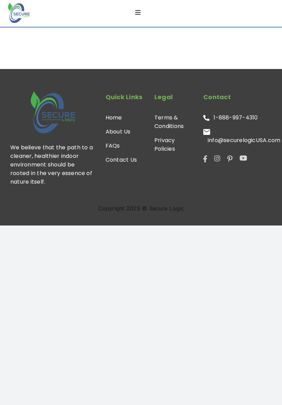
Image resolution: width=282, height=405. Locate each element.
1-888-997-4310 (233, 117)
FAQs (113, 146)
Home (114, 117)
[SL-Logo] (18, 12)
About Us (118, 132)
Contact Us (121, 160)
